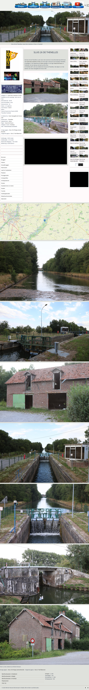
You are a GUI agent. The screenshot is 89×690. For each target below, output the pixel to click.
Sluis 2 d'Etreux (83, 69)
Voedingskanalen (5, 193)
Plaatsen (3, 173)
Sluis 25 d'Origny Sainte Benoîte (16, 669)
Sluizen (3, 183)
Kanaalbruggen (5, 165)
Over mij (4, 683)
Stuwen (3, 188)
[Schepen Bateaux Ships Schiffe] (21, 4)
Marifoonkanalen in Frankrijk (9, 678)
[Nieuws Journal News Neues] (66, 4)
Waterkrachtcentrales (6, 196)
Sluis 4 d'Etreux (83, 76)
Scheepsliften (4, 178)
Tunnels (3, 191)
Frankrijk (12, 124)
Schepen (47, 673)
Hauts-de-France (58, 63)
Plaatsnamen (5, 681)
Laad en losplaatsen (6, 170)
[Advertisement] (46, 151)
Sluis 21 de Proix (74, 143)
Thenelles (10, 119)
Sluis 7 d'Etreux (83, 88)
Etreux (72, 88)
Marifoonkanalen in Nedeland (9, 674)
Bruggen (3, 160)
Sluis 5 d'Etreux (74, 82)
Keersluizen (4, 167)
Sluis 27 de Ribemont (16, 133)
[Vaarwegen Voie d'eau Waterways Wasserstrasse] (33, 4)
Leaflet (74, 239)
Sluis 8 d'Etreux (74, 94)
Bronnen (3, 157)
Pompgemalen (5, 175)
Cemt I (10, 107)
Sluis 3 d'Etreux (74, 76)
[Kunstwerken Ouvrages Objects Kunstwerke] (44, 4)
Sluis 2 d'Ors (73, 61)
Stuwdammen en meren (7, 186)
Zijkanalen (3, 199)
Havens (3, 162)
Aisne (42, 63)
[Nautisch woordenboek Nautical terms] (55, 4)
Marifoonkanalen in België (8, 676)
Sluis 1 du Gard (74, 69)
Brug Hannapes (74, 103)
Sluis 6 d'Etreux (83, 82)
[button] (44, 220)
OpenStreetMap (81, 239)
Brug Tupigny (73, 119)
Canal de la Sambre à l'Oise (34, 61)
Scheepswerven (5, 180)
